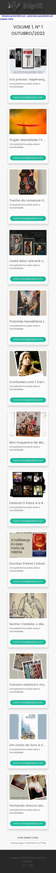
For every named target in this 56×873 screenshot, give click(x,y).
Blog (31, 865)
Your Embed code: (28, 838)
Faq (24, 865)
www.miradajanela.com (28, 97)
